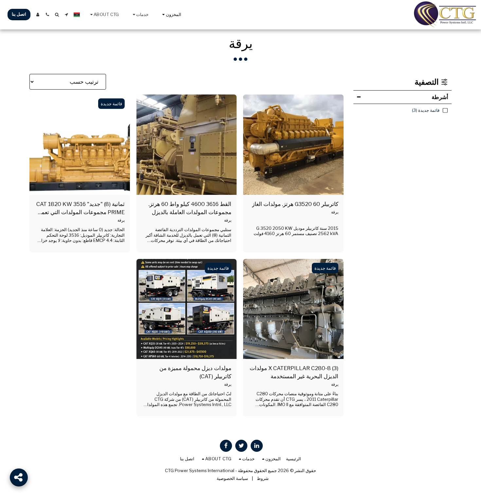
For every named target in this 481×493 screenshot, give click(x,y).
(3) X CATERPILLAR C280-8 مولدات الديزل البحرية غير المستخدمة (294, 372)
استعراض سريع (293, 187)
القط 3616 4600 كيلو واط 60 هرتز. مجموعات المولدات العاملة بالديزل (190, 208)
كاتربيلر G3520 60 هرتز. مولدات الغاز (295, 204)
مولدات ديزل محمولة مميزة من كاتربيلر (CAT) (195, 372)
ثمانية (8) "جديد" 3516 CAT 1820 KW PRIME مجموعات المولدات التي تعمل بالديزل (80, 208)
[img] (293, 144)
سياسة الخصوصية (232, 478)
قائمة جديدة (111, 103)
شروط (263, 478)
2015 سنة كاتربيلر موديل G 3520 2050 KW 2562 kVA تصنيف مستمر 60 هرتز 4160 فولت (296, 231)
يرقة (334, 212)
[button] (139, 14)
